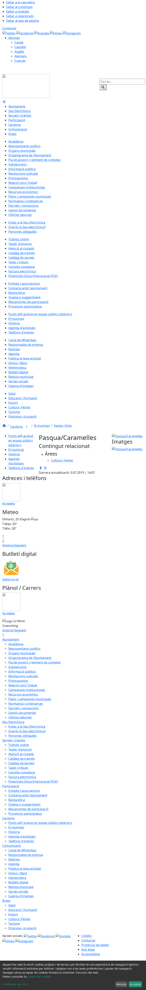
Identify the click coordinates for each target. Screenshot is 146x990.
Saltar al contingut (19, 7)
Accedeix (8, 503)
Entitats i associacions (24, 791)
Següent (20, 545)
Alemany (20, 56)
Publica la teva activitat (24, 868)
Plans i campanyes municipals (29, 699)
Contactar (9, 28)
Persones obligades (22, 736)
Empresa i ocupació (22, 928)
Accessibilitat (90, 954)
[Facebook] (25, 33)
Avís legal (88, 949)
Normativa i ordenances (25, 703)
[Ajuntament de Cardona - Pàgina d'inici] (26, 86)
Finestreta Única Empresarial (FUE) (33, 781)
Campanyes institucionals (26, 690)
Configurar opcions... (16, 984)
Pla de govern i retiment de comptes (34, 662)
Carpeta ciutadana (21, 772)
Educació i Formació (22, 910)
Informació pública (22, 671)
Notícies (14, 859)
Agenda (13, 864)
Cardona (16, 426)
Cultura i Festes (19, 919)
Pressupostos (18, 681)
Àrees (6, 901)
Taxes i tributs (18, 768)
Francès (20, 61)
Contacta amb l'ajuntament (27, 795)
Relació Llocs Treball (22, 685)
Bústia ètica (16, 800)
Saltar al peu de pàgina (22, 21)
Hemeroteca (17, 878)
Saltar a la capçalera (20, 2)
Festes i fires (63, 425)
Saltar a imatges (17, 11)
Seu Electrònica (13, 722)
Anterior (8, 545)
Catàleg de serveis (21, 763)
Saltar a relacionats (20, 16)
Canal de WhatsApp (22, 850)
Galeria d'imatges (21, 896)
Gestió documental (22, 713)
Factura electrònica (22, 777)
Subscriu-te (10, 579)
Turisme (14, 923)
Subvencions (17, 667)
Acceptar (135, 984)
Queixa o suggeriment (24, 804)
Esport (13, 914)
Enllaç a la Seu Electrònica (26, 726)
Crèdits (86, 936)
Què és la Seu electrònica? (27, 731)
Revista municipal (20, 887)
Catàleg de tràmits (21, 758)
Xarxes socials (18, 891)
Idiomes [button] (14, 38)
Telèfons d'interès (21, 468)
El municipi (42, 425)
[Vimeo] (56, 33)
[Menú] (4, 102)
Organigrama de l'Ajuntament (29, 658)
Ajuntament (10, 639)
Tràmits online (18, 745)
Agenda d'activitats (22, 836)
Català (18, 42)
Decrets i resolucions (23, 708)
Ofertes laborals (20, 717)
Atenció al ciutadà (21, 754)
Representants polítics (24, 649)
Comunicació (11, 846)
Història (14, 454)
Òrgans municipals (22, 653)
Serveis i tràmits (13, 740)
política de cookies (39, 976)
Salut (12, 905)
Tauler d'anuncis (20, 749)
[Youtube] (42, 33)
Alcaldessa (15, 644)
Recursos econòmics (23, 694)
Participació (10, 786)
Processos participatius (25, 813)
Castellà (20, 47)
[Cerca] (103, 87)
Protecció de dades (95, 945)
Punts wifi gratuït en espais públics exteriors (20, 440)
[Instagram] (72, 33)
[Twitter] (9, 33)
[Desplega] (26, 427)
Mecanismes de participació (28, 809)
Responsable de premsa (25, 855)
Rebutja (121, 984)
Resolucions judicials (23, 676)
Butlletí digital (18, 882)
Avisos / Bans (17, 873)
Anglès (19, 51)
